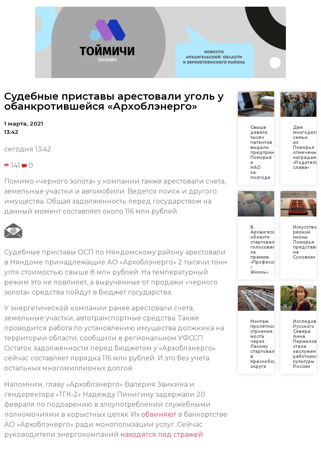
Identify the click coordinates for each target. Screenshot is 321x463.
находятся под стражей (161, 434)
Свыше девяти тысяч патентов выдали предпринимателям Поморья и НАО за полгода (274, 152)
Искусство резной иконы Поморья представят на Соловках (307, 242)
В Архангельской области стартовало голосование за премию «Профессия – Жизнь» (268, 249)
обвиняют (158, 414)
